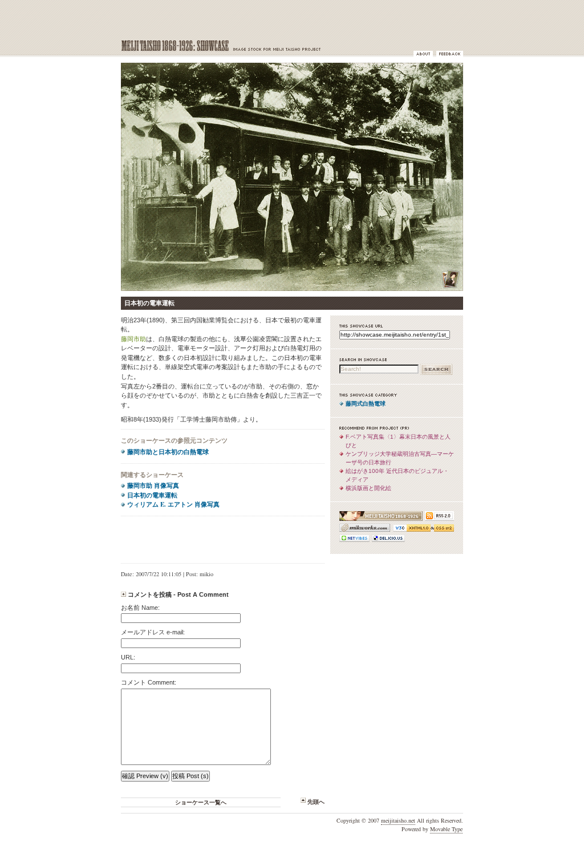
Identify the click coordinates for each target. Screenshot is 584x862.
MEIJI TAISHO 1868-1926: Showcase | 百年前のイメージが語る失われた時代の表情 (232, 46)
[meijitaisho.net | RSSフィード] (438, 521)
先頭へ (316, 802)
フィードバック (449, 54)
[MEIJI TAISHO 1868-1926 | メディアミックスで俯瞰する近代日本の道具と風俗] (381, 521)
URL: (128, 657)
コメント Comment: (148, 682)
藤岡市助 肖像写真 (153, 485)
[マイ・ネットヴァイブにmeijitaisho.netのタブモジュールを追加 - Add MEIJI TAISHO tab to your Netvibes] (354, 542)
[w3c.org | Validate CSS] (442, 532)
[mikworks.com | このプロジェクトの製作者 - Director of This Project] (364, 532)
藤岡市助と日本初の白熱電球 (168, 451)
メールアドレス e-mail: (153, 632)
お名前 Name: (140, 607)
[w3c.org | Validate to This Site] (410, 532)
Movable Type (446, 829)
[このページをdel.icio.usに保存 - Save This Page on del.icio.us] (387, 542)
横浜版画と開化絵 (368, 488)
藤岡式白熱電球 (366, 403)
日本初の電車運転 (152, 495)
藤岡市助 (133, 338)
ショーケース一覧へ (200, 802)
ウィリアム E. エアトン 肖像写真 (173, 504)
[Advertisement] (223, 540)
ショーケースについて (423, 54)
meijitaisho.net (398, 820)
